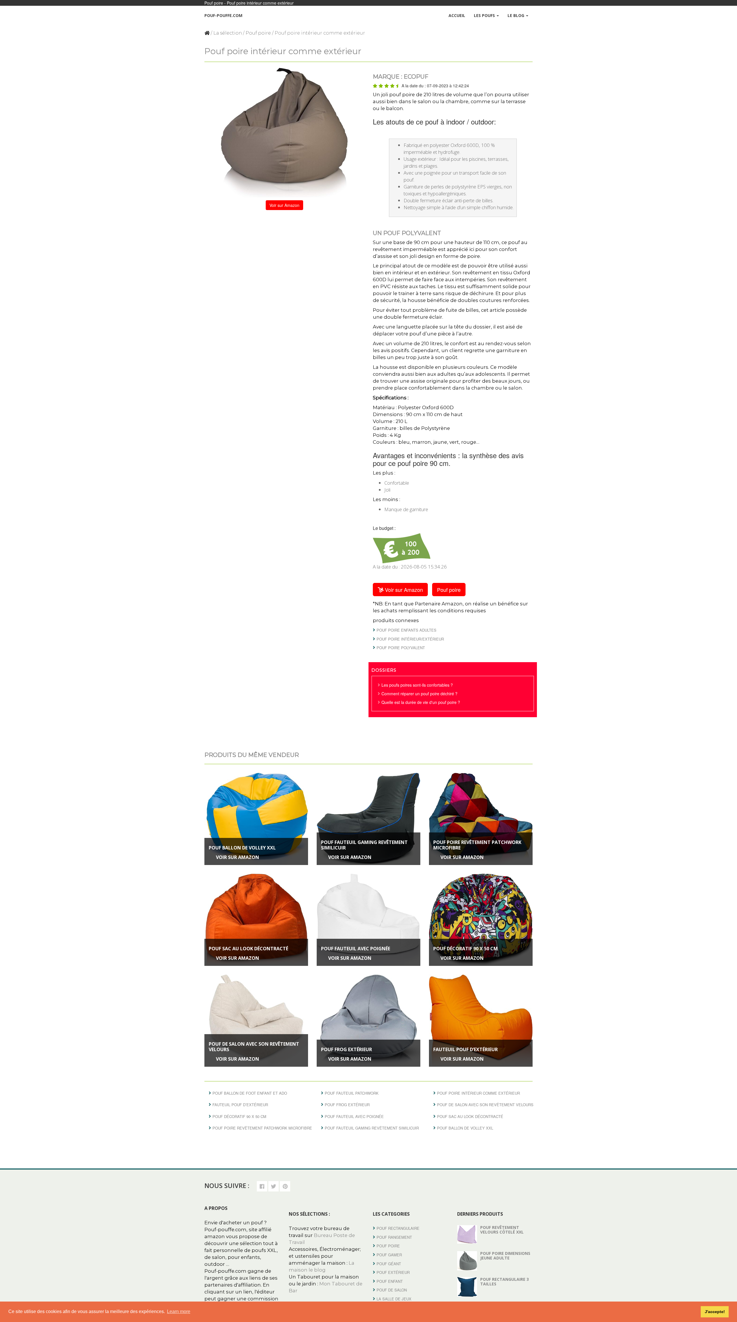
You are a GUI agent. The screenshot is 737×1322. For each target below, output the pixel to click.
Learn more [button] (178, 1311)
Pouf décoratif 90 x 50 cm (465, 948)
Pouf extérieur (393, 1272)
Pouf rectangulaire (398, 1228)
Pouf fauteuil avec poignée (355, 948)
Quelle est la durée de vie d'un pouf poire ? (420, 702)
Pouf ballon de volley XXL (242, 848)
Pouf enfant (390, 1281)
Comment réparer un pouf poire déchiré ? (419, 693)
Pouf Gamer (389, 1254)
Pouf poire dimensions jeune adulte (505, 1255)
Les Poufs (485, 15)
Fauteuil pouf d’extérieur (465, 1049)
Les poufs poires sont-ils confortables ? (417, 685)
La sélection (227, 33)
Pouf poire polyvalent (401, 647)
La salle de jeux (394, 1299)
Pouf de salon (392, 1290)
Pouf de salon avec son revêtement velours (254, 1047)
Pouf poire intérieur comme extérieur (478, 1093)
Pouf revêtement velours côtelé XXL (502, 1229)
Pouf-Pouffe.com (223, 15)
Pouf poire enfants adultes (406, 630)
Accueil (457, 15)
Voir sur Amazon (284, 205)
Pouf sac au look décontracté (248, 948)
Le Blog (516, 15)
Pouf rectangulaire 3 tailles (504, 1281)
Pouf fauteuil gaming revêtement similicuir (364, 845)
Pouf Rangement (394, 1237)
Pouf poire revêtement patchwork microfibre (477, 845)
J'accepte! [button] (715, 1311)
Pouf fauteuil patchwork (352, 1093)
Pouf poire (258, 33)
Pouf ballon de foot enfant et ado (249, 1093)
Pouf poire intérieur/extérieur (410, 639)
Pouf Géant (389, 1263)
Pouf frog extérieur (346, 1049)
